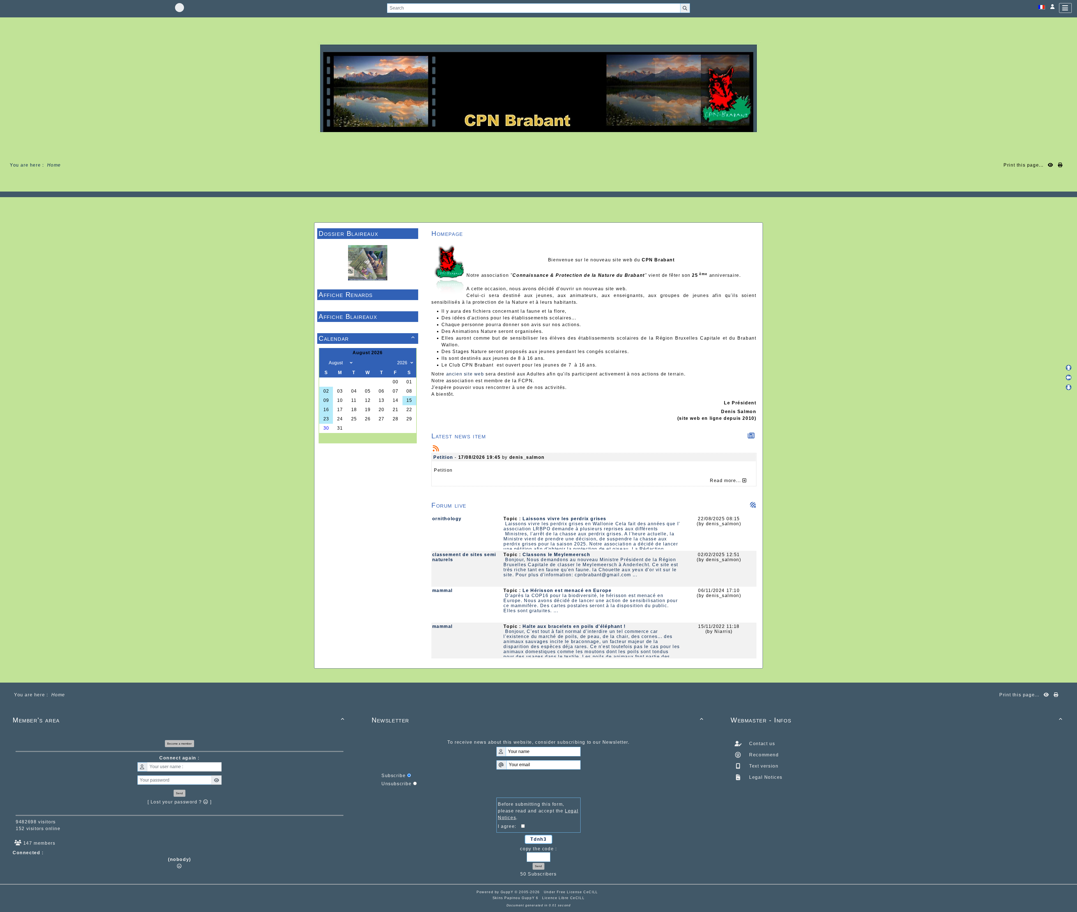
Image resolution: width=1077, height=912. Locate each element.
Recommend (763, 754)
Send (179, 793)
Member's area (179, 720)
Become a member (179, 743)
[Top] (1068, 367)
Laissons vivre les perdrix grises (564, 518)
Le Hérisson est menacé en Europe (567, 590)
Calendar (367, 338)
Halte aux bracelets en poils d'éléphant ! (574, 626)
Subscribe (393, 775)
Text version (763, 766)
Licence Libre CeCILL (563, 898)
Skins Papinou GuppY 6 (517, 898)
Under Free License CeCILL (571, 892)
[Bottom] (1068, 387)
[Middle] (1068, 377)
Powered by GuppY (496, 892)
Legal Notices (765, 777)
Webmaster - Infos (897, 720)
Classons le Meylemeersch (556, 554)
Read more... (726, 480)
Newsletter (538, 720)
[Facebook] (179, 7)
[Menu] (1065, 8)
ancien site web (465, 374)
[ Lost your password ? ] (180, 802)
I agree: (509, 826)
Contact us (761, 743)
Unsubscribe (396, 783)
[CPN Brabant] (538, 88)
